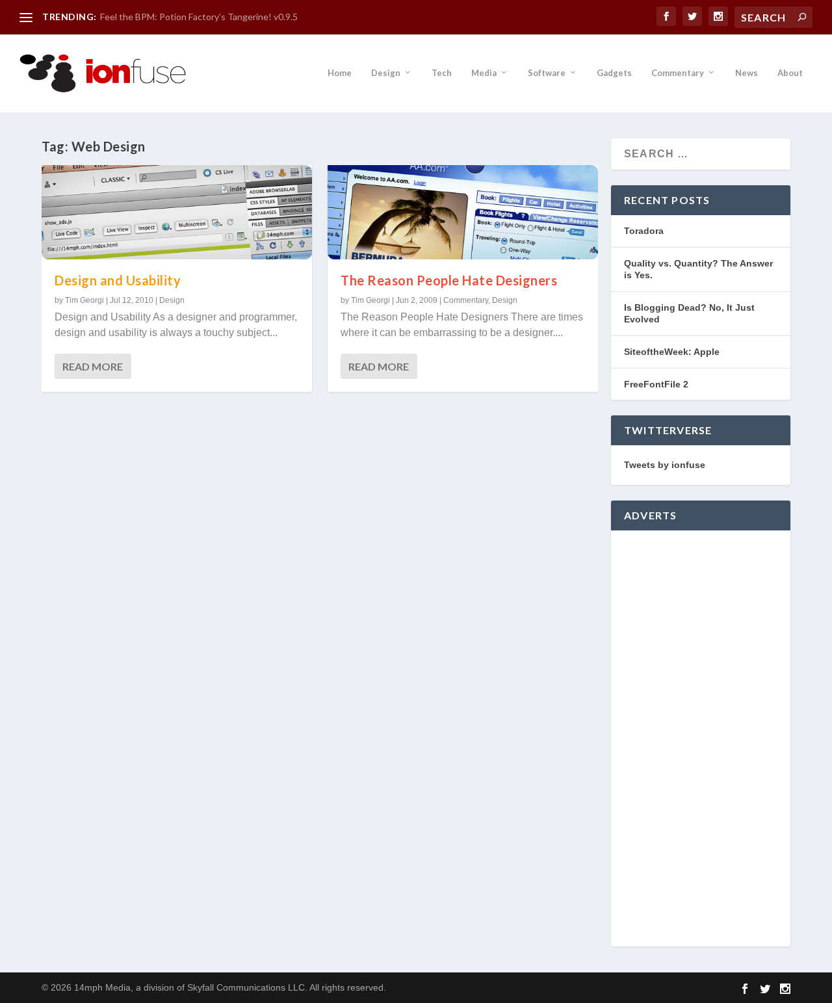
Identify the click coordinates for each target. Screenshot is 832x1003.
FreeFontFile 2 (656, 384)
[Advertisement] (700, 738)
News (746, 73)
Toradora (644, 231)
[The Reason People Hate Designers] (463, 212)
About (790, 73)
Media (484, 73)
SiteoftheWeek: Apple (672, 351)
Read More (92, 366)
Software (547, 73)
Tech (442, 73)
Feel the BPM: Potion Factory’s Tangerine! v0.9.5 (199, 16)
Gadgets (614, 73)
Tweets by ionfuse (664, 465)
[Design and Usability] (177, 212)
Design (385, 73)
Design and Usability (118, 280)
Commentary (677, 73)
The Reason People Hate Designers (449, 280)
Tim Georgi (84, 300)
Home (340, 73)
